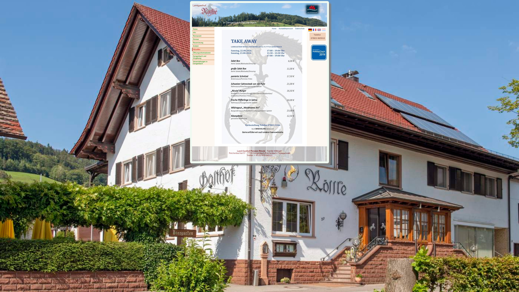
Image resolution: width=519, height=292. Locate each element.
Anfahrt (196, 46)
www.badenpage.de (212, 160)
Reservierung (198, 43)
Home (195, 29)
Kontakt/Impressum (286, 29)
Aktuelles (196, 49)
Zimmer (196, 39)
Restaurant (197, 36)
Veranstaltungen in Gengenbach (200, 63)
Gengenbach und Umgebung (199, 57)
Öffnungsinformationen (202, 53)
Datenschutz (300, 29)
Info (194, 32)
